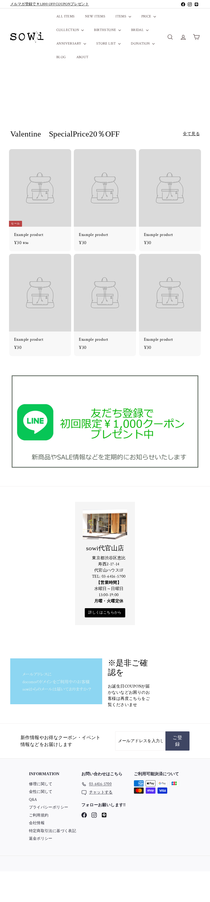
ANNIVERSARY (69, 43)
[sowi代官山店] (105, 524)
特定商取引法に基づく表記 (52, 830)
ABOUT (82, 57)
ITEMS (121, 16)
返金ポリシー (40, 838)
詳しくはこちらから (105, 612)
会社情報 (37, 823)
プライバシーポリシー (48, 807)
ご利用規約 (39, 815)
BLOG (61, 57)
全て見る (191, 134)
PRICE (146, 16)
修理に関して (40, 784)
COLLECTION (68, 30)
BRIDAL (138, 30)
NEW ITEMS (95, 16)
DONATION (141, 43)
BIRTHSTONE (105, 30)
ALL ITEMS (65, 16)
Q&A (33, 799)
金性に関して (40, 791)
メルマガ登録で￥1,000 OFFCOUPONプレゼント (49, 4)
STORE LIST (106, 43)
